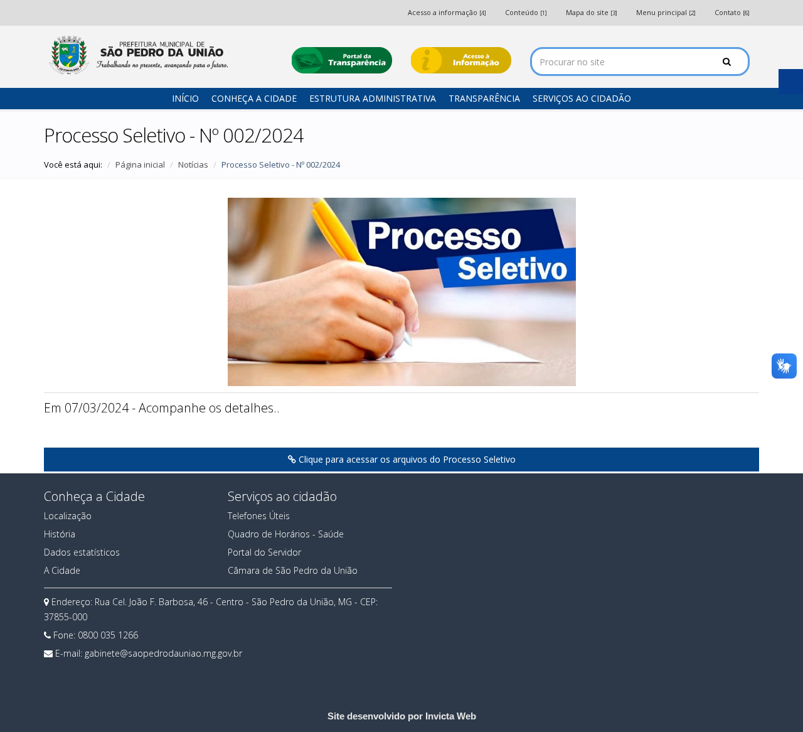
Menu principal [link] (666, 12)
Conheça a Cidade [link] (254, 98)
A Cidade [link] (62, 570)
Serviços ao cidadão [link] (582, 98)
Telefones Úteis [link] (259, 516)
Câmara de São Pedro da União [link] (293, 570)
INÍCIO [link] (185, 98)
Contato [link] (732, 12)
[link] (137, 54)
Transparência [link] (484, 98)
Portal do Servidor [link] (264, 552)
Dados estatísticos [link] (82, 552)
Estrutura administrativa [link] (372, 98)
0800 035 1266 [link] (108, 635)
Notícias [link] (193, 164)
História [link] (59, 534)
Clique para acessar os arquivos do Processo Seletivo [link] (406, 459)
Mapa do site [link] (591, 12)
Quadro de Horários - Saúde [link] (286, 534)
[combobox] (640, 61)
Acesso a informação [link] (447, 12)
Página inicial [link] (140, 164)
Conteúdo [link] (526, 12)
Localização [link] (68, 516)
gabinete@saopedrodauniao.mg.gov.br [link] (163, 653)
